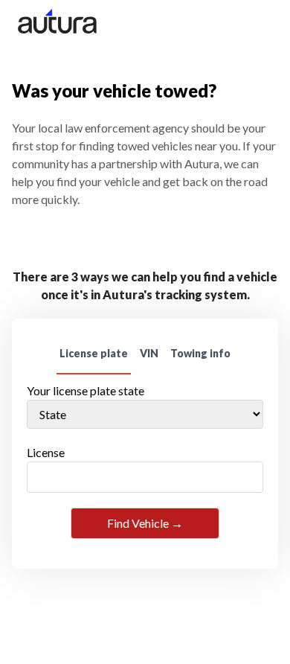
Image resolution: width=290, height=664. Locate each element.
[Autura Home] (63, 23)
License (46, 452)
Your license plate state (85, 390)
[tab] (94, 353)
